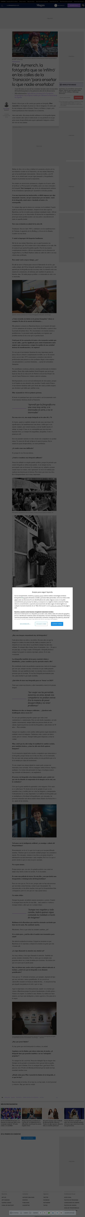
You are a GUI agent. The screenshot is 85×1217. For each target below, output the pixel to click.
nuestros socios (38, 596)
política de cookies (56, 606)
